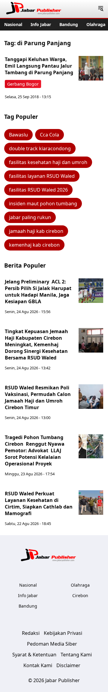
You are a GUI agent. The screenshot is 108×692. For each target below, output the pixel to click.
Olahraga (95, 24)
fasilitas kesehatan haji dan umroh (48, 162)
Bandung (68, 24)
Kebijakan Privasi (63, 633)
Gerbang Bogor (23, 84)
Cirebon (80, 595)
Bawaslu (18, 134)
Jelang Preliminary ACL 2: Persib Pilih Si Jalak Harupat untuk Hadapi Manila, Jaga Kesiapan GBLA (38, 291)
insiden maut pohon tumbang (43, 203)
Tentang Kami (76, 654)
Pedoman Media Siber (52, 644)
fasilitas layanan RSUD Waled (42, 176)
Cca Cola (49, 134)
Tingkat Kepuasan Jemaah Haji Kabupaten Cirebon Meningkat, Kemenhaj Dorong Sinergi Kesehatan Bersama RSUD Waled (36, 344)
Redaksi (31, 633)
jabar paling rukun (30, 217)
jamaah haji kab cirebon (36, 231)
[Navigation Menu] (101, 9)
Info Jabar (41, 24)
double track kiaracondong (40, 148)
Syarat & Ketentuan (34, 654)
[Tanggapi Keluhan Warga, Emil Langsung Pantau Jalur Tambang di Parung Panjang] (91, 68)
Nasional (13, 24)
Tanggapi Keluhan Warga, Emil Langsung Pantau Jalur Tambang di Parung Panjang (39, 66)
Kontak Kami (37, 665)
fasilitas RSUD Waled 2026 (38, 189)
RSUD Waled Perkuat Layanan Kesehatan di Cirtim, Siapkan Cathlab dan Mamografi (39, 503)
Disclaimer (68, 665)
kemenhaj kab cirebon (34, 245)
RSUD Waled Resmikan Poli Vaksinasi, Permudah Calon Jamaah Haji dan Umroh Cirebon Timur (38, 397)
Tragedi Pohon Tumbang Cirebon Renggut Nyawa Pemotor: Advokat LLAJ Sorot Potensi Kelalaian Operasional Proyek (34, 450)
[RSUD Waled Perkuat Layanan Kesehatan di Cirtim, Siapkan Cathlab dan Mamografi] (91, 502)
